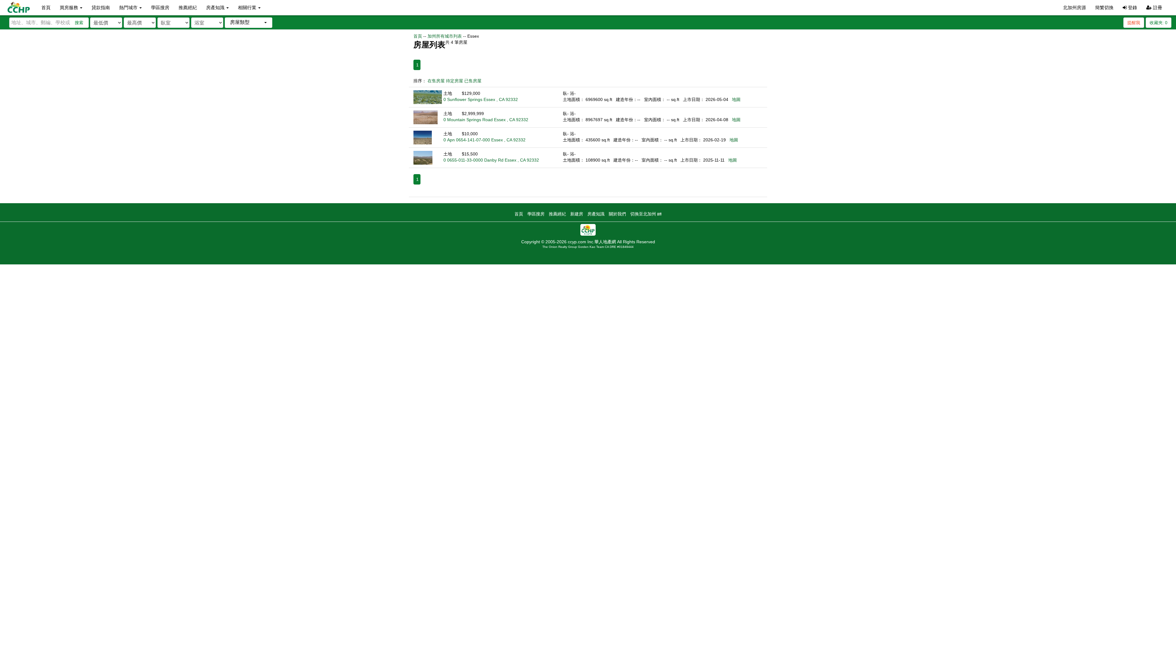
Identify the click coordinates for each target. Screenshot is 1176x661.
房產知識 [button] (216, 7)
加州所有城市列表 (445, 36)
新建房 (576, 213)
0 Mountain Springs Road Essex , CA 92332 (485, 119)
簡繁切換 (1104, 7)
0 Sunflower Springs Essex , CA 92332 (480, 99)
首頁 (46, 7)
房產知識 (596, 213)
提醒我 (1133, 22)
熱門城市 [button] (129, 7)
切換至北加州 (643, 213)
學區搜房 (160, 7)
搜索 (79, 22)
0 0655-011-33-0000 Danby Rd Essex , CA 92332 (491, 160)
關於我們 (617, 213)
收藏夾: (1158, 22)
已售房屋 (472, 80)
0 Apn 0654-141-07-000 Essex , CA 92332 (484, 139)
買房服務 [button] (69, 7)
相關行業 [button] (248, 7)
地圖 (736, 99)
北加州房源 (1074, 7)
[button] (248, 22)
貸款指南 (101, 7)
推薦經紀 (188, 7)
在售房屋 (436, 80)
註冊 (1157, 7)
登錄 (1132, 7)
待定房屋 (454, 80)
